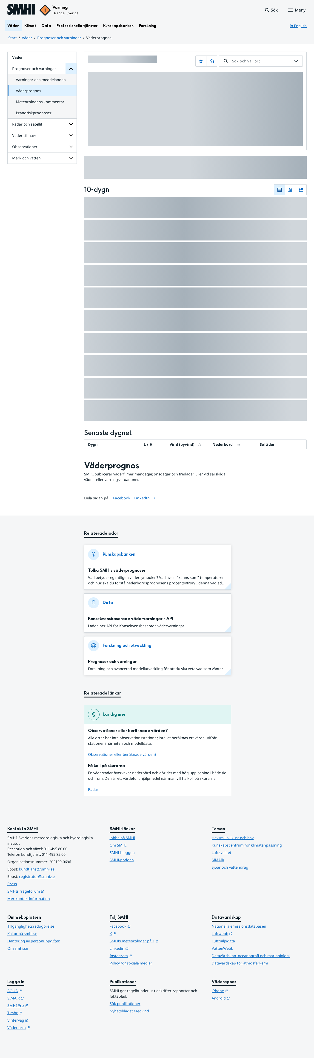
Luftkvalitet (221, 852)
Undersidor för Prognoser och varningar (71, 68)
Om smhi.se (17, 948)
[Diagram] (301, 189)
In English (298, 25)
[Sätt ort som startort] (211, 61)
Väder (13, 25)
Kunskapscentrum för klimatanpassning (247, 845)
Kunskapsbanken (118, 25)
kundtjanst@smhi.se (36, 869)
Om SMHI (118, 845)
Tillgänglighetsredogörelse (30, 926)
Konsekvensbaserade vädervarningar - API (130, 619)
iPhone (242, 990)
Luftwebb (244, 933)
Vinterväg (40, 1020)
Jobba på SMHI (122, 837)
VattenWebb (222, 948)
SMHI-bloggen (122, 852)
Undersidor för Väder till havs (71, 135)
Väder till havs (24, 135)
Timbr (37, 1012)
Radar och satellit (27, 124)
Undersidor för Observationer (71, 146)
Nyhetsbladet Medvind (129, 1011)
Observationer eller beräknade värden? (122, 754)
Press (12, 883)
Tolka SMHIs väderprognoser (117, 570)
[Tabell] (279, 189)
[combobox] (260, 61)
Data (46, 25)
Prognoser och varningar (59, 37)
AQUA (37, 990)
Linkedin (142, 948)
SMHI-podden (122, 859)
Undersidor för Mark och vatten (71, 158)
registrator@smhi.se (37, 876)
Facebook (122, 498)
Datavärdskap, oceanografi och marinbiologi (251, 955)
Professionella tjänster (77, 25)
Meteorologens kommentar (40, 101)
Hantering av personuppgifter (33, 941)
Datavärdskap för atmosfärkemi (240, 963)
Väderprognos (28, 90)
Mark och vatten (26, 158)
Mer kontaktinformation (28, 898)
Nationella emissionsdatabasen (239, 926)
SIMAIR (218, 859)
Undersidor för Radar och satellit (71, 124)
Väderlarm (41, 1027)
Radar (93, 789)
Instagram (143, 955)
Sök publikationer (125, 1003)
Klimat (30, 25)
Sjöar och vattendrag (230, 867)
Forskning (147, 25)
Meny (300, 10)
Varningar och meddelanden (41, 79)
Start (12, 37)
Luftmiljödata (223, 941)
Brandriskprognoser (33, 112)
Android (243, 998)
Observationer (24, 146)
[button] (271, 10)
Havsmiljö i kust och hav (233, 837)
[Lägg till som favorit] (200, 61)
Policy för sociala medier (131, 963)
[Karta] (290, 189)
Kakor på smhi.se (22, 933)
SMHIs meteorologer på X (157, 941)
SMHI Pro (40, 1005)
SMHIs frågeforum (48, 891)
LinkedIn (142, 498)
